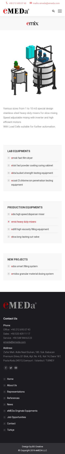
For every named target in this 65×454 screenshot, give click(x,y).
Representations (16, 391)
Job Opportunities (16, 417)
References (13, 398)
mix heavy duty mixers (23, 221)
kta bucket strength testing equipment (32, 173)
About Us (12, 385)
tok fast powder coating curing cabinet (32, 165)
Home (10, 379)
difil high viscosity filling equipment (30, 229)
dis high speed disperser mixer (27, 214)
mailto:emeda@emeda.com (46, 3)
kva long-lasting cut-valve (25, 236)
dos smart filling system (24, 266)
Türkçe (10, 430)
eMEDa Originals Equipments (22, 410)
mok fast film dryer (22, 158)
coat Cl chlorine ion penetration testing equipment (32, 182)
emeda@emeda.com (14, 342)
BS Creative (37, 446)
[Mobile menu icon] (60, 11)
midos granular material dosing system (32, 273)
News (10, 404)
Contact (11, 423)
